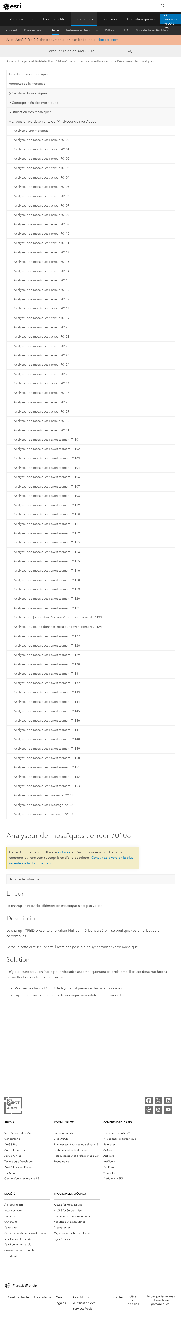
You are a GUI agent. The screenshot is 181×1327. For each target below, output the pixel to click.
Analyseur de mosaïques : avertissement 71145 (47, 711)
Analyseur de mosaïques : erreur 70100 (41, 140)
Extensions (110, 19)
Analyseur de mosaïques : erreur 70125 (41, 374)
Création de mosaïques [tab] (30, 93)
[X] (158, 1100)
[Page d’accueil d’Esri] (12, 6)
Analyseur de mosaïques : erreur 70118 (41, 308)
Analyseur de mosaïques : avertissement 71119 (47, 589)
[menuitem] (27, 1133)
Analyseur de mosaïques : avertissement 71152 (47, 777)
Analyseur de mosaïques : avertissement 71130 (47, 664)
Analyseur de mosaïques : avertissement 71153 (47, 786)
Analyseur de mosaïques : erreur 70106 (41, 196)
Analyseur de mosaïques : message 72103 (43, 814)
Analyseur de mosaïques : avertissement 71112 (47, 533)
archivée (64, 852)
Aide (55, 30)
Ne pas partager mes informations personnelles (160, 1300)
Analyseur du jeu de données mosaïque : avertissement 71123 (58, 617)
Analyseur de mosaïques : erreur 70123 (41, 355)
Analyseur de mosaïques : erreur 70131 (41, 430)
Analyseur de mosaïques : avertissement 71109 (47, 505)
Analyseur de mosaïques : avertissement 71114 (47, 552)
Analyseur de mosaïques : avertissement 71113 (47, 542)
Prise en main (34, 30)
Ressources (84, 19)
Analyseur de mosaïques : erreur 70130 (41, 421)
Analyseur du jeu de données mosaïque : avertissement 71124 (58, 627)
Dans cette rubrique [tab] (23, 879)
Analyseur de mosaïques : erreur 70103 (41, 168)
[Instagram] (158, 1110)
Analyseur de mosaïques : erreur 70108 (41, 215)
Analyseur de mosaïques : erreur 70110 (41, 234)
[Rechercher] (162, 6)
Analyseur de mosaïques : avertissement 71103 (47, 458)
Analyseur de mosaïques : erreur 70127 (41, 393)
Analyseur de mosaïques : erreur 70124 (41, 365)
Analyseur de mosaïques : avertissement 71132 (47, 683)
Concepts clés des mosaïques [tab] (35, 103)
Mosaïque (65, 61)
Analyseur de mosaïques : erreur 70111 (41, 243)
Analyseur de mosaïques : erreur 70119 (41, 318)
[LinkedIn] (168, 1100)
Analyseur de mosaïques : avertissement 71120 (47, 599)
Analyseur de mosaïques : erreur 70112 (41, 252)
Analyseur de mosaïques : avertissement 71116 (47, 570)
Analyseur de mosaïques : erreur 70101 (41, 149)
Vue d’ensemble (22, 19)
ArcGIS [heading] (9, 1122)
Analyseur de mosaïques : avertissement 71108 (47, 496)
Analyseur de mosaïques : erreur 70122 (41, 346)
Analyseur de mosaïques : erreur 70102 (41, 159)
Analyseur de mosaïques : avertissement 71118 (47, 580)
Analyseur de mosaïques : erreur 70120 (41, 327)
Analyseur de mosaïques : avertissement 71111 (47, 524)
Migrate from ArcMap (152, 30)
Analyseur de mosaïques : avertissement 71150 (47, 758)
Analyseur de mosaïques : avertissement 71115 (47, 561)
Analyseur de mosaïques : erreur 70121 (41, 336)
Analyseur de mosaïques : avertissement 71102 (47, 449)
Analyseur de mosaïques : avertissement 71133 (47, 692)
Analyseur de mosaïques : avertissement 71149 (47, 749)
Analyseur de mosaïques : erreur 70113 (41, 262)
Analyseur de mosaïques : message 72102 (43, 805)
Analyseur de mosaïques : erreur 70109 (41, 224)
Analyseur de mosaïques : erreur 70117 (41, 299)
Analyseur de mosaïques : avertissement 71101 (47, 440)
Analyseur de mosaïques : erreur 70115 (41, 280)
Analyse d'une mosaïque (31, 131)
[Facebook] (149, 1100)
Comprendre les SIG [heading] (117, 1122)
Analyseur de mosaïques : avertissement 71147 (47, 730)
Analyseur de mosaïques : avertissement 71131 (47, 674)
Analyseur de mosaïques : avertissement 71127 (47, 636)
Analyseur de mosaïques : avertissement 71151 (47, 767)
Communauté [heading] (64, 1122)
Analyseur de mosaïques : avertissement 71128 (47, 645)
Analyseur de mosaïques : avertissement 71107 (47, 486)
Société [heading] (9, 1193)
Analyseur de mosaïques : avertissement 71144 (47, 702)
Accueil (11, 30)
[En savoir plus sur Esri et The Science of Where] (13, 1106)
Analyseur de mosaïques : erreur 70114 (41, 271)
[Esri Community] (149, 1110)
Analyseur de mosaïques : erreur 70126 (41, 383)
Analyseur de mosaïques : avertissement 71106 (47, 477)
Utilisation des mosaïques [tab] (31, 112)
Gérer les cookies (133, 1300)
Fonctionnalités (55, 19)
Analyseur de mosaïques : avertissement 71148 (47, 739)
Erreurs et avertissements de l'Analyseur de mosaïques (115, 61)
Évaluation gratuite (141, 19)
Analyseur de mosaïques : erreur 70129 (41, 411)
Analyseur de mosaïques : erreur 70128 (41, 402)
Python (110, 30)
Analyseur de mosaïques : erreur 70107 (41, 205)
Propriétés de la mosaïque (26, 84)
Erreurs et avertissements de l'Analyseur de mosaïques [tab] (54, 121)
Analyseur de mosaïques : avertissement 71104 (47, 468)
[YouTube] (168, 1110)
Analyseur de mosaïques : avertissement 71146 (47, 720)
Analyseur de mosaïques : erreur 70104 (41, 177)
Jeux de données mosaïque (28, 74)
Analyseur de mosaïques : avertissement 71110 (47, 514)
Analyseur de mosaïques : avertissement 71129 (47, 655)
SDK (125, 30)
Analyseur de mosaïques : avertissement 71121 (47, 608)
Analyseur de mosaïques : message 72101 (43, 795)
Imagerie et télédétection (36, 61)
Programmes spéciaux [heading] (70, 1193)
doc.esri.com (108, 40)
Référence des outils (82, 30)
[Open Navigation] (175, 6)
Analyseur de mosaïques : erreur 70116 (41, 290)
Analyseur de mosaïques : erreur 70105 (41, 187)
